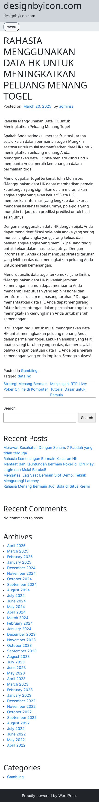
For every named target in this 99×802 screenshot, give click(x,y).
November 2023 (21, 640)
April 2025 (16, 545)
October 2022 (19, 712)
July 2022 (16, 728)
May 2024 (16, 606)
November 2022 (21, 706)
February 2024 (20, 623)
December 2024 (21, 567)
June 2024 (16, 601)
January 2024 (19, 628)
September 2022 (22, 717)
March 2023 (17, 684)
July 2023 (16, 662)
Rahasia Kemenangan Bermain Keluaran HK (40, 458)
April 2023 (16, 678)
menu (11, 26)
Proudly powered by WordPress (49, 795)
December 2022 (21, 701)
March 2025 (17, 551)
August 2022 (18, 723)
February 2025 (20, 556)
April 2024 (16, 612)
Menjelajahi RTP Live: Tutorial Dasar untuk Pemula (68, 389)
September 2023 (22, 651)
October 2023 (19, 645)
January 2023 (19, 695)
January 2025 (19, 562)
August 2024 (18, 590)
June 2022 (16, 734)
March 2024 (17, 617)
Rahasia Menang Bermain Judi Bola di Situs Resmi (46, 486)
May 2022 (16, 739)
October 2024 (19, 579)
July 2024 (16, 595)
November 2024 (21, 573)
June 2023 (16, 667)
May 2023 (16, 673)
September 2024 (22, 584)
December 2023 (21, 634)
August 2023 (18, 656)
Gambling (29, 370)
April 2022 (16, 745)
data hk (24, 376)
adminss (66, 106)
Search (9, 408)
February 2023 (20, 689)
